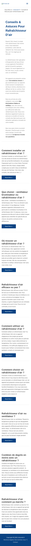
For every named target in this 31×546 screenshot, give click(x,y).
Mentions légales (9, 540)
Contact (15, 542)
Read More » (9, 178)
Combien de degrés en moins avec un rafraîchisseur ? (14, 458)
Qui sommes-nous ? (21, 540)
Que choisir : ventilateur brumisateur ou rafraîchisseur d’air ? (15, 195)
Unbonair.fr (16, 9)
